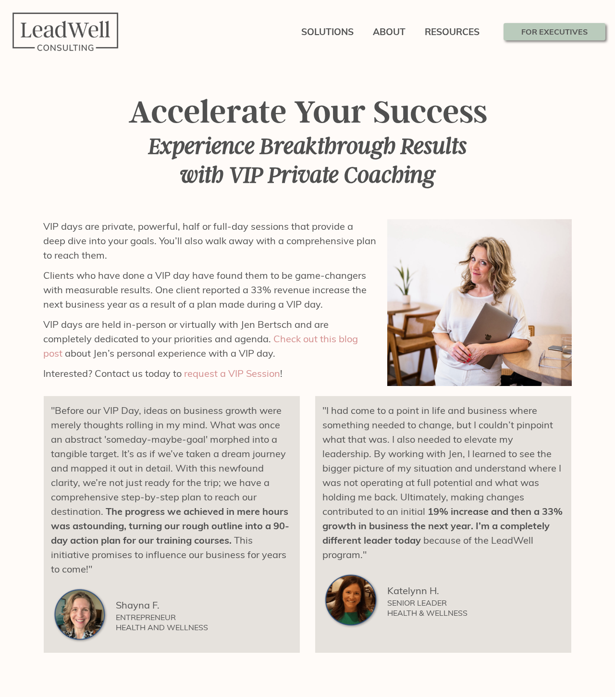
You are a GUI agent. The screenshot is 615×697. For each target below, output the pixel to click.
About (389, 31)
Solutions (327, 31)
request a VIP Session (232, 373)
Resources (452, 31)
